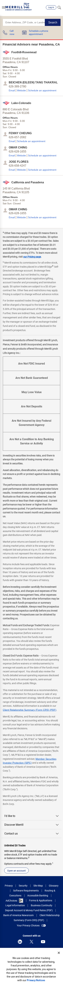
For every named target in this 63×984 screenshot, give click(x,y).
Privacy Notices (36, 980)
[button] (3, 7)
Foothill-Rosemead (24, 52)
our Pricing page (32, 256)
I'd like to (9, 816)
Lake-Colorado (21, 103)
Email (12, 90)
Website (21, 90)
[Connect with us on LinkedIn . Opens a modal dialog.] (20, 942)
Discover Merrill (13, 824)
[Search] (59, 7)
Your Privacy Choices (28, 925)
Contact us (11, 833)
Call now (12, 33)
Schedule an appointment (42, 90)
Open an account (16, 870)
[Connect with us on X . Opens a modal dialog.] (31, 942)
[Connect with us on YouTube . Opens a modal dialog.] (43, 942)
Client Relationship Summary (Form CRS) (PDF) (29, 709)
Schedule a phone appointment (38, 33)
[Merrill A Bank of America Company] (18, 6)
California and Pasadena (27, 182)
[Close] (59, 953)
